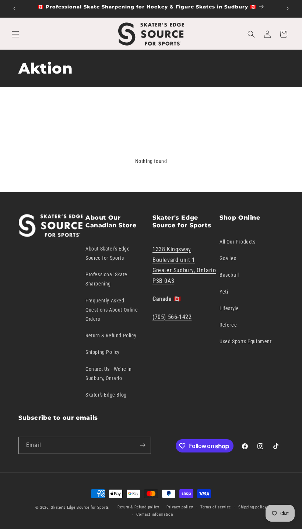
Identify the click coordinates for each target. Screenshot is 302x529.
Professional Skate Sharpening (106, 279)
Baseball (229, 275)
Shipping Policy (102, 352)
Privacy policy (179, 507)
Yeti (224, 292)
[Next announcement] (288, 8)
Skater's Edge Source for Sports (80, 507)
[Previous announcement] (14, 8)
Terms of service (215, 507)
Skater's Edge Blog (106, 395)
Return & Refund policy (138, 507)
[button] (15, 34)
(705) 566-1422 (172, 316)
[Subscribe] (142, 445)
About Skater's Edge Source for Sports (107, 253)
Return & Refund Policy (110, 335)
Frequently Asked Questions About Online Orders (111, 310)
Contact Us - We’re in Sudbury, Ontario (108, 373)
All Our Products (238, 242)
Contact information (154, 514)
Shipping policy (252, 507)
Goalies (228, 258)
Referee (228, 325)
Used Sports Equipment (246, 341)
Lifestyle (229, 308)
